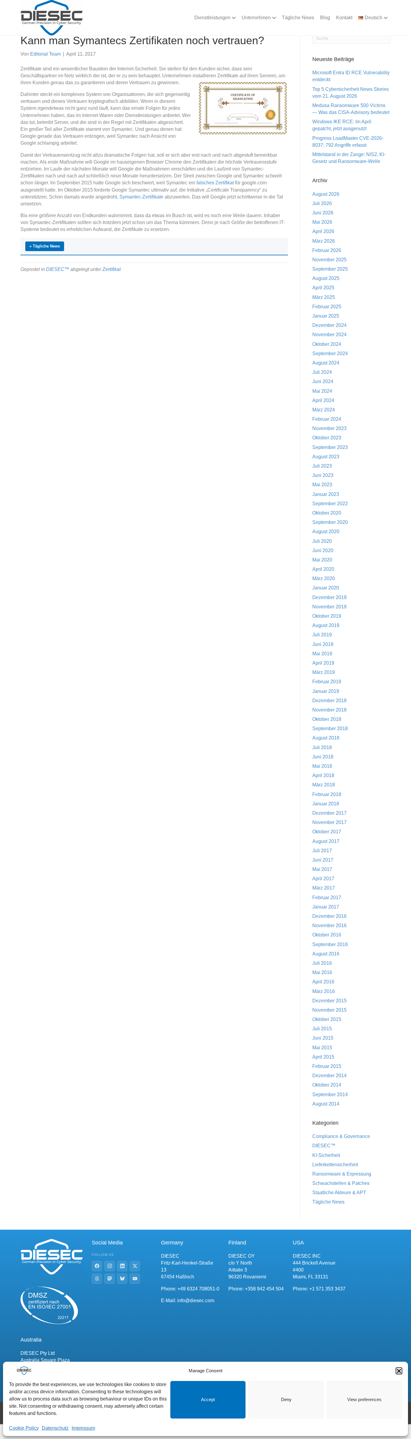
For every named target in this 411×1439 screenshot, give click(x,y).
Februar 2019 (326, 681)
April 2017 (323, 878)
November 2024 (329, 334)
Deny (286, 1399)
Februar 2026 (326, 250)
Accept (208, 1399)
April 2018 (323, 775)
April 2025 (323, 287)
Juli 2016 (322, 963)
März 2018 (323, 784)
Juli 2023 (322, 466)
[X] (135, 1266)
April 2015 (323, 1056)
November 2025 (329, 259)
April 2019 (323, 663)
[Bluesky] (122, 1279)
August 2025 (325, 278)
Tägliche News (298, 17)
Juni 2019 (322, 644)
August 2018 (325, 737)
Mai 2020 (322, 559)
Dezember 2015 (329, 1000)
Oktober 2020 (326, 512)
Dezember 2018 (329, 700)
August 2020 (325, 531)
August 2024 (325, 362)
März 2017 (323, 887)
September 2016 (330, 944)
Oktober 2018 (326, 719)
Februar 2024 (326, 419)
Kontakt (344, 17)
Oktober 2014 (326, 1084)
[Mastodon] (109, 1279)
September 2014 (330, 1094)
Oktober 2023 (326, 437)
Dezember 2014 (329, 1075)
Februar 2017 (326, 897)
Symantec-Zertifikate (141, 196)
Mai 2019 (322, 653)
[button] (399, 1371)
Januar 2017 (325, 906)
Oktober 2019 (326, 616)
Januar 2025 (325, 315)
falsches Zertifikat (215, 182)
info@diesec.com (195, 1300)
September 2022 (330, 503)
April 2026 (323, 231)
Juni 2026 (322, 212)
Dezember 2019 (329, 597)
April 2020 (323, 569)
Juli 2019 (322, 634)
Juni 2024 (322, 381)
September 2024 (330, 353)
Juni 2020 (322, 550)
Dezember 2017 (329, 813)
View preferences (364, 1399)
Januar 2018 (325, 803)
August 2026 (325, 194)
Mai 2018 (322, 766)
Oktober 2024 (326, 344)
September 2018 (330, 728)
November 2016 (329, 925)
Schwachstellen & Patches (340, 1183)
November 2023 (329, 428)
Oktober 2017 (326, 831)
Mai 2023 (322, 484)
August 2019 (325, 625)
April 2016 (323, 981)
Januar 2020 (325, 587)
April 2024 (323, 400)
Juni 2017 (322, 859)
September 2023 (330, 447)
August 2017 (325, 841)
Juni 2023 (322, 475)
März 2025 (323, 297)
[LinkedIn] (122, 1266)
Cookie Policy (24, 1428)
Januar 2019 (325, 691)
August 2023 (325, 456)
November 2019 (329, 606)
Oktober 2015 (326, 1019)
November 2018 (329, 709)
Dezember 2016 (329, 916)
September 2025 (330, 269)
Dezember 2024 (329, 325)
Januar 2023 (325, 494)
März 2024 (323, 409)
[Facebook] (97, 1266)
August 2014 (325, 1103)
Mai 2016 (322, 972)
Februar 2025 (326, 306)
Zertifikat (111, 269)
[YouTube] (135, 1279)
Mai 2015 (322, 1047)
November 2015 (329, 1010)
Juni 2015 (322, 1038)
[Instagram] (109, 1266)
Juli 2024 (322, 372)
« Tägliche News (44, 246)
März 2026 (323, 241)
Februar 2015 (326, 1066)
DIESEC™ (57, 269)
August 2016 (325, 953)
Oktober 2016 (326, 934)
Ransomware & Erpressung (341, 1173)
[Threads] (97, 1279)
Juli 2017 (322, 850)
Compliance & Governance (341, 1136)
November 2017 (329, 822)
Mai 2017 (322, 869)
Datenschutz (55, 1428)
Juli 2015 (322, 1028)
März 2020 (323, 578)
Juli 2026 (322, 203)
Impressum (83, 1428)
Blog (325, 17)
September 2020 (330, 522)
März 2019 (323, 672)
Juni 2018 (322, 756)
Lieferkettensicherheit (335, 1164)
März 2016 (323, 991)
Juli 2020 (322, 541)
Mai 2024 (322, 391)
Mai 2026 (322, 222)
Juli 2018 (322, 747)
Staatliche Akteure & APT (339, 1192)
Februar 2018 (326, 794)
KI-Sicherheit (326, 1155)
